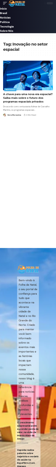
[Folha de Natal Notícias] (16, 3)
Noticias (10, 90)
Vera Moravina (14, 115)
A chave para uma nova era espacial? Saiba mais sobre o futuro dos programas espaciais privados (28, 98)
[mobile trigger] (5, 3)
